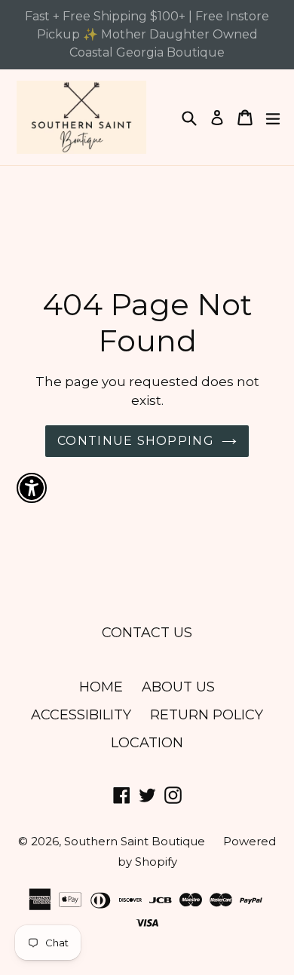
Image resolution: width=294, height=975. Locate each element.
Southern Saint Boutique (136, 841)
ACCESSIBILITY (81, 715)
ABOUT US (178, 687)
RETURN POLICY (206, 715)
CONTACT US (147, 632)
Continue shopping (135, 441)
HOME (101, 687)
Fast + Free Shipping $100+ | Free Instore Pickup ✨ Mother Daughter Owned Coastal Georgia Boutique (147, 34)
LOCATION (147, 742)
